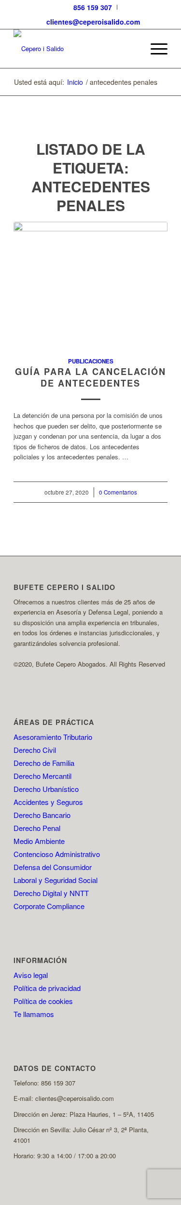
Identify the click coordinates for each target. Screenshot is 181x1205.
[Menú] (154, 48)
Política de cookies (43, 1001)
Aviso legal (31, 975)
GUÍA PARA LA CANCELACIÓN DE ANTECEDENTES (90, 377)
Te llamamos (34, 1014)
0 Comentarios (118, 492)
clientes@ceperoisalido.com (93, 22)
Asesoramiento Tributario (53, 737)
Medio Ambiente (39, 841)
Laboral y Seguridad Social (55, 880)
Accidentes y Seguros (48, 802)
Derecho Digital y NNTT (51, 893)
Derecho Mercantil (42, 776)
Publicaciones (90, 361)
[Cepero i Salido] (75, 48)
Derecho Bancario (42, 815)
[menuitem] (93, 7)
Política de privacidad (47, 988)
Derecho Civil (35, 750)
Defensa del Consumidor (53, 867)
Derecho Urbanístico (46, 789)
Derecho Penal (37, 828)
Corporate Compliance (49, 906)
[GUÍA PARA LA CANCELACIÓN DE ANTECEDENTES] (90, 284)
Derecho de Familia (44, 763)
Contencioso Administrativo (57, 854)
